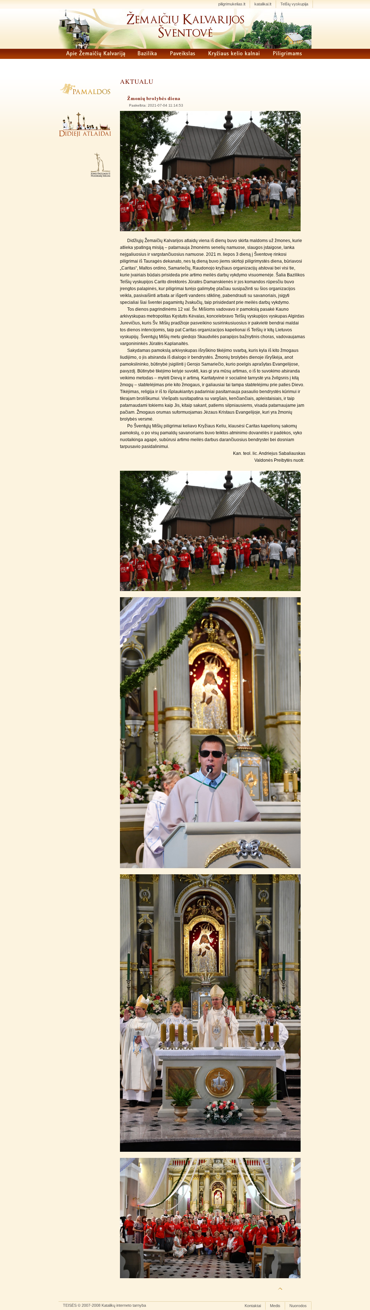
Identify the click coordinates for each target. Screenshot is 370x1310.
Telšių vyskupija (294, 4)
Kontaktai (253, 1305)
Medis (275, 1305)
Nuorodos (298, 1305)
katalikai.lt (262, 4)
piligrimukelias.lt (231, 4)
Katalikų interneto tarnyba (124, 1305)
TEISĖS (70, 1305)
